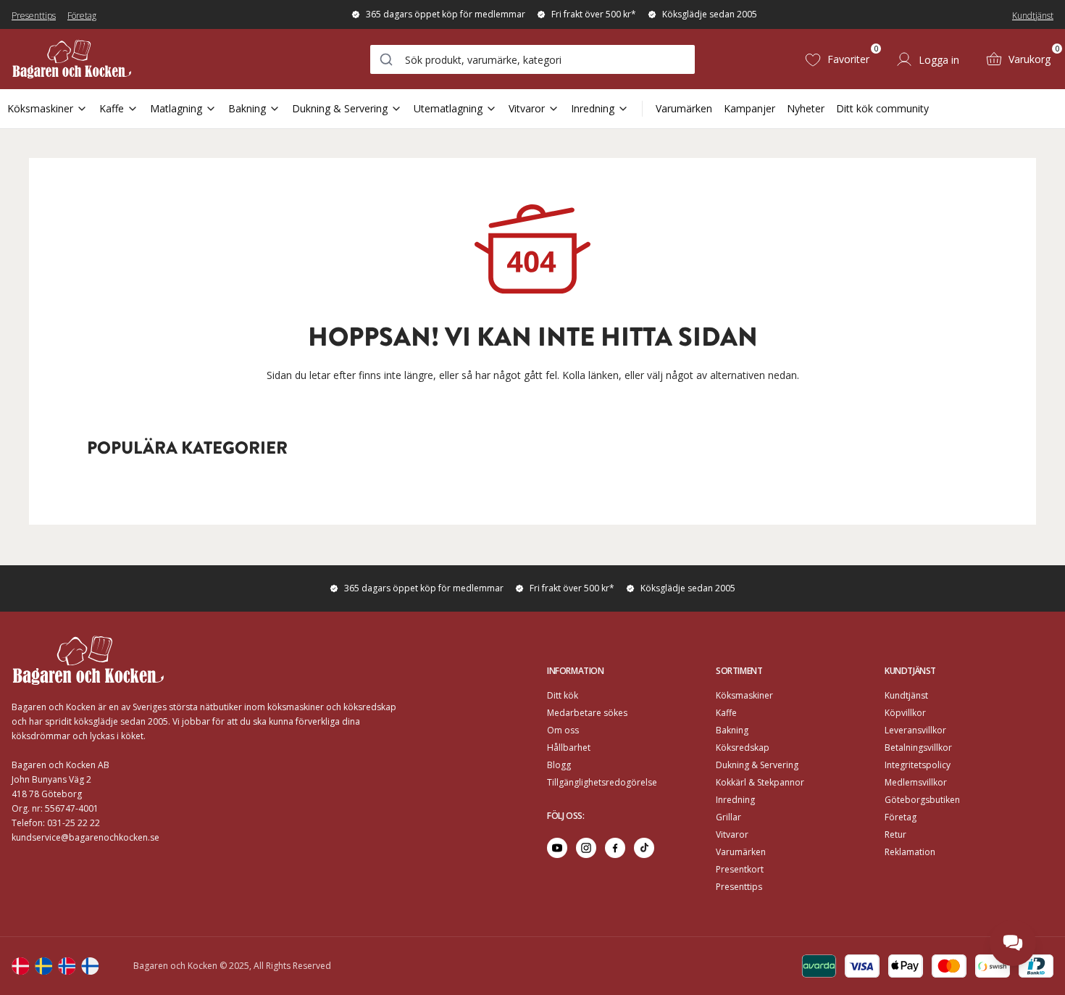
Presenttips (34, 15)
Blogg (559, 765)
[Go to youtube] (557, 848)
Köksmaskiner (40, 108)
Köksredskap (742, 747)
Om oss (563, 730)
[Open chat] (1013, 943)
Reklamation (910, 852)
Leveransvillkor (915, 730)
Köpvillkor (905, 713)
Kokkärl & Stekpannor (760, 782)
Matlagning (176, 108)
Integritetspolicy (918, 765)
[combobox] (532, 59)
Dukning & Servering (340, 108)
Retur (895, 834)
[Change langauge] (20, 966)
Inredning (592, 108)
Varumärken (684, 108)
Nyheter (805, 108)
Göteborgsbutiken (922, 800)
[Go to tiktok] (644, 848)
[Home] (72, 59)
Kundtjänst (1032, 15)
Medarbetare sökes (587, 713)
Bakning (247, 108)
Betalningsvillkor (918, 747)
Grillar (728, 817)
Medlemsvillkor (916, 782)
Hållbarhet (568, 747)
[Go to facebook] (615, 848)
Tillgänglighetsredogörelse (602, 782)
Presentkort (740, 869)
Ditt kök (562, 695)
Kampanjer (749, 108)
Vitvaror (527, 108)
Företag (81, 15)
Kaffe (111, 108)
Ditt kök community (882, 108)
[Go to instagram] (586, 848)
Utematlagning (448, 108)
